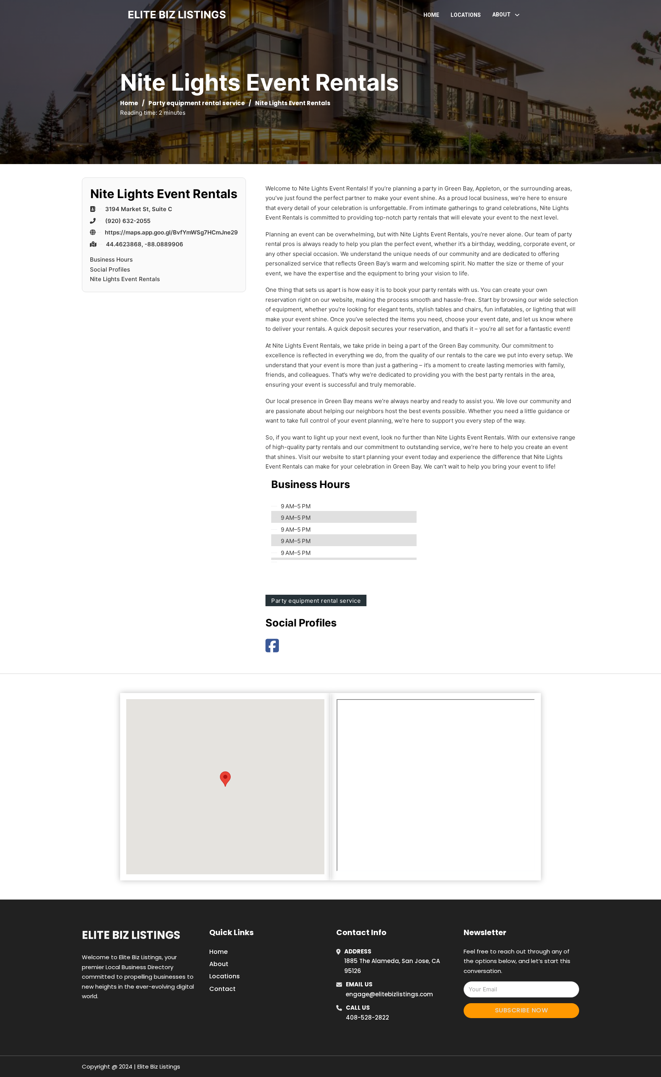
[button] (225, 779)
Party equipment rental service (196, 103)
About (218, 964)
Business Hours (111, 259)
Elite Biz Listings (131, 935)
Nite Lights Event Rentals (125, 279)
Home (431, 15)
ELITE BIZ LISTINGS (177, 14)
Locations (466, 15)
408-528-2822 (367, 1018)
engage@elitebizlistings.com (389, 994)
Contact (222, 988)
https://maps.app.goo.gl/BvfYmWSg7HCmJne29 (171, 232)
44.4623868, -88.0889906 (144, 243)
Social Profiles (110, 269)
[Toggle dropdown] (517, 15)
